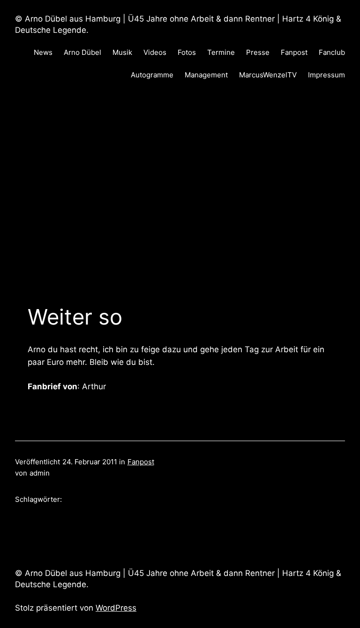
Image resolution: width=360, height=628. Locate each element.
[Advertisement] (180, 191)
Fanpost (141, 461)
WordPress (116, 608)
